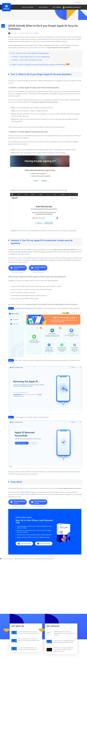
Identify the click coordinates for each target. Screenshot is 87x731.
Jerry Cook (13, 33)
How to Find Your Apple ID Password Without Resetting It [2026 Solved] (64, 641)
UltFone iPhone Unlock (25, 252)
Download (68, 7)
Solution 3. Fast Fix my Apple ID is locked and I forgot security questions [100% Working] (38, 64)
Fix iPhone (36, 33)
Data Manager (43, 7)
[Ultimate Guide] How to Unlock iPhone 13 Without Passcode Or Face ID (29, 640)
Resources (77, 2)
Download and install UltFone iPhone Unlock (28, 308)
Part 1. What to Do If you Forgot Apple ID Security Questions (30, 53)
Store (59, 7)
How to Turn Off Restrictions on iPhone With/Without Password (27, 648)
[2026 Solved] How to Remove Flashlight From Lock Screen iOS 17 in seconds (64, 633)
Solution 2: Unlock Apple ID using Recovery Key (27, 60)
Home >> (4, 559)
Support (78, 7)
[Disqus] (43, 586)
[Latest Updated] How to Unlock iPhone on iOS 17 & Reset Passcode (29, 632)
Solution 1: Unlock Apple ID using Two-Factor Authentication (31, 57)
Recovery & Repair (28, 7)
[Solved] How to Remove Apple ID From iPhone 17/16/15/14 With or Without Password (63, 649)
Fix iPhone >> (11, 559)
